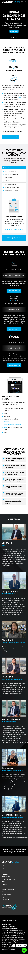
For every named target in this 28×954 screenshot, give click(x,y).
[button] (25, 2)
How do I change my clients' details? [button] (13, 487)
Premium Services (8, 889)
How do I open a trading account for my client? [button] (15, 466)
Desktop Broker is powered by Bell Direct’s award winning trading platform (14, 851)
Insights (4, 884)
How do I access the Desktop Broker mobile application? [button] (14, 494)
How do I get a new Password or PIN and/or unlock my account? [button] (14, 480)
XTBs (5, 427)
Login (3, 897)
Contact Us (5, 899)
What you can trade (8, 879)
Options (6, 422)
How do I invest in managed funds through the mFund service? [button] (13, 501)
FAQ (3, 892)
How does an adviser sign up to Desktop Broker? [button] (14, 459)
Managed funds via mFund (12, 424)
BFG (19, 97)
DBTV (3, 882)
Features (5, 874)
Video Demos (6, 894)
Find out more (14, 32)
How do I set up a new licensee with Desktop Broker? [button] (14, 473)
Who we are (6, 877)
